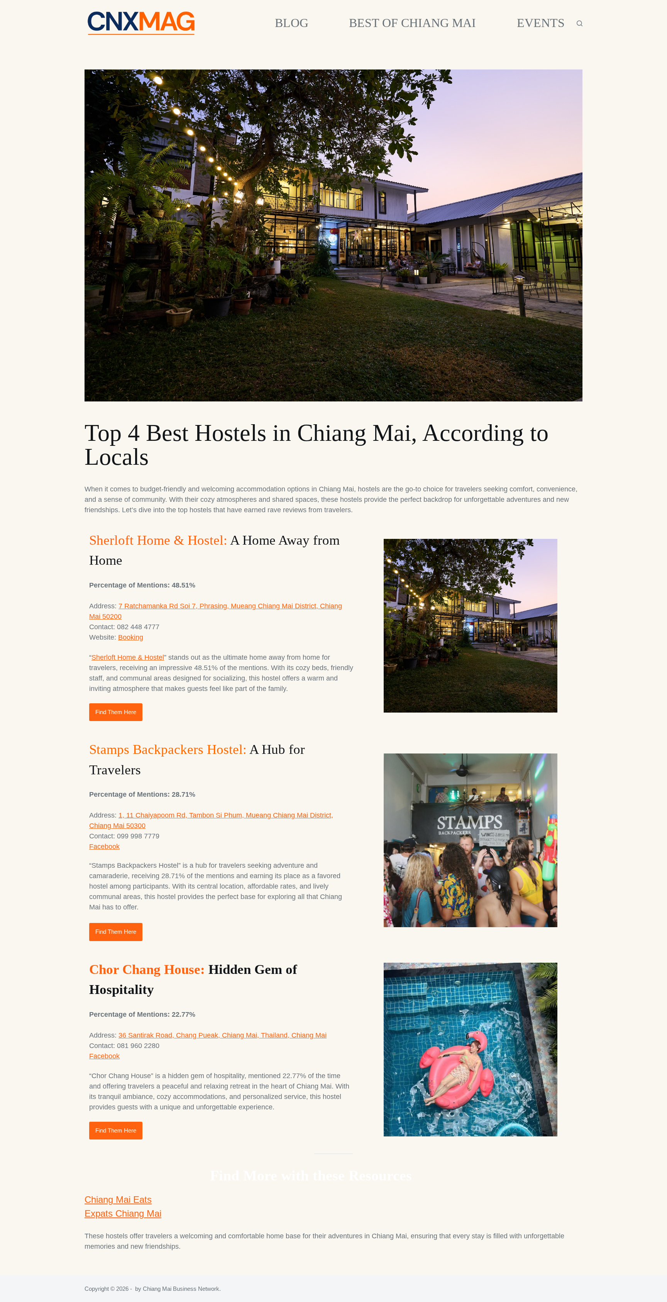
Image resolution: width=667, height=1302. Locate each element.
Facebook (104, 846)
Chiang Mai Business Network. (182, 1288)
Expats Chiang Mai (123, 1213)
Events (541, 23)
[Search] (579, 23)
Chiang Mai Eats (118, 1199)
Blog (291, 23)
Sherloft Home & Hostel (127, 657)
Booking (130, 637)
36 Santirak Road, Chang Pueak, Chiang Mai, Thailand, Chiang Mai (223, 1035)
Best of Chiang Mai (412, 23)
